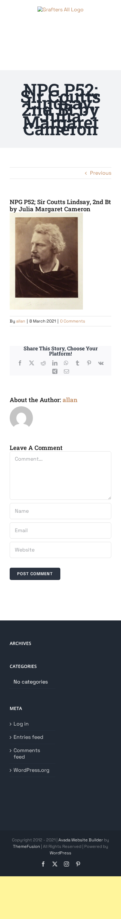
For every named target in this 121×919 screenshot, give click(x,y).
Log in (21, 724)
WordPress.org (31, 770)
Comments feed (27, 753)
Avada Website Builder (80, 840)
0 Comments (72, 321)
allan (20, 321)
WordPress (60, 853)
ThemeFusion (26, 846)
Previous (100, 173)
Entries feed (28, 737)
